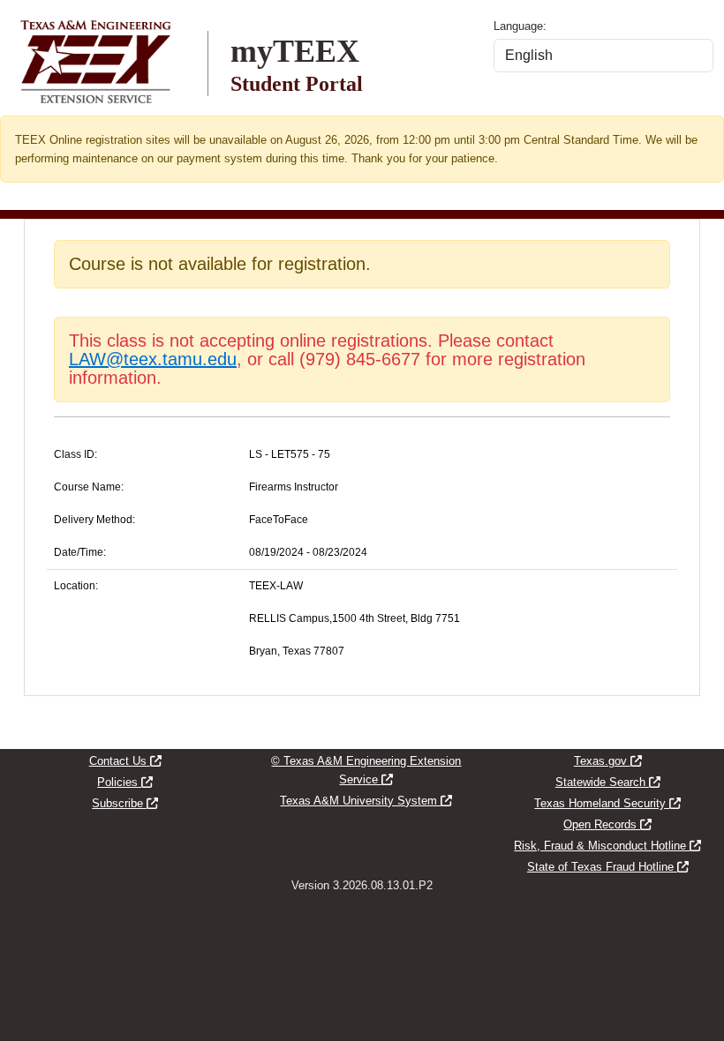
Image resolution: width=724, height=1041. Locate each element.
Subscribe (125, 803)
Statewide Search (607, 782)
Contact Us (125, 761)
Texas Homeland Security (607, 803)
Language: (520, 26)
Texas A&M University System (366, 800)
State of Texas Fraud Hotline (608, 866)
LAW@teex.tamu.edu (153, 359)
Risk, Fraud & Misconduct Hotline (607, 845)
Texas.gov (608, 761)
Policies (125, 782)
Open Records (607, 824)
